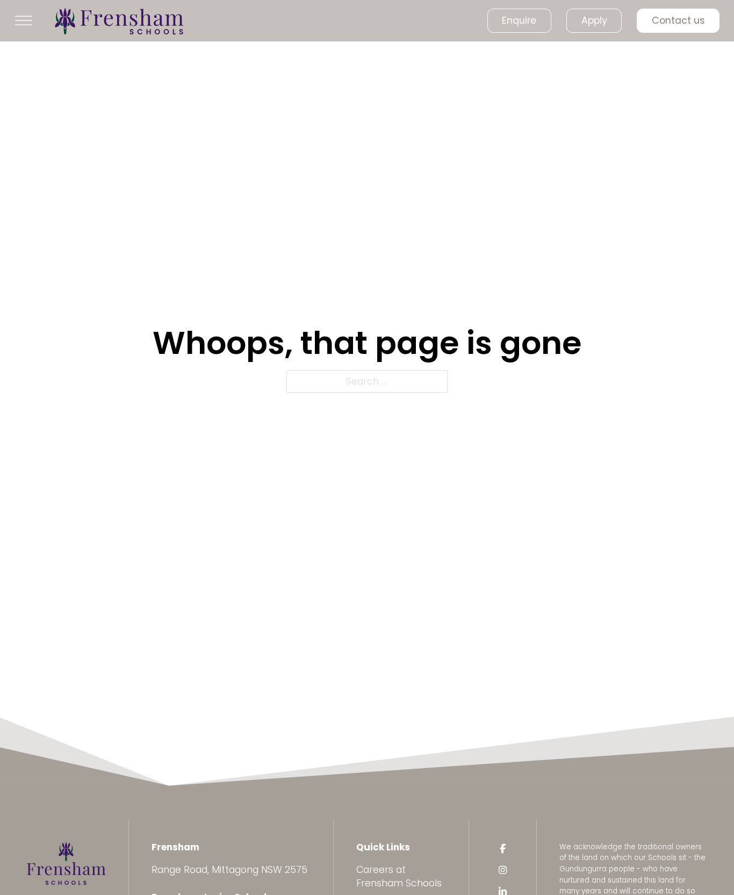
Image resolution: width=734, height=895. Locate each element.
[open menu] (24, 21)
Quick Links (383, 847)
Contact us (678, 20)
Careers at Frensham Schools (399, 876)
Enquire (519, 20)
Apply (594, 20)
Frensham (175, 847)
